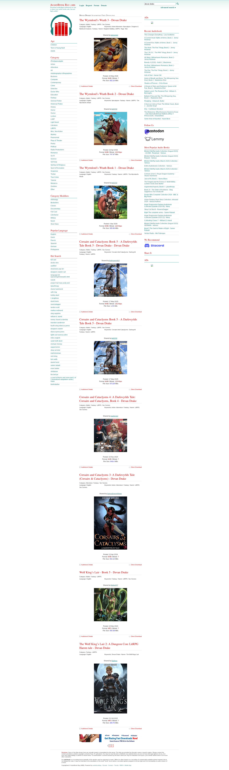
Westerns (54, 183)
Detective (54, 89)
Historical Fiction (57, 104)
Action (53, 64)
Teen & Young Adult (58, 48)
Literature (54, 125)
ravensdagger (56, 304)
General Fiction (56, 101)
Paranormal (55, 137)
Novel (53, 221)
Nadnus (114, 661)
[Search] (177, 4)
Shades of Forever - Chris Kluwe (156, 83)
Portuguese (55, 249)
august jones (55, 347)
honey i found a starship (59, 320)
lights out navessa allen (59, 335)
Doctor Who (55, 92)
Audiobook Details (87, 86)
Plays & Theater (56, 140)
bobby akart (55, 295)
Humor (53, 113)
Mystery (53, 134)
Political (53, 147)
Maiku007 (114, 585)
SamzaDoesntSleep (114, 494)
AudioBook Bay (62, 5)
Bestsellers (55, 203)
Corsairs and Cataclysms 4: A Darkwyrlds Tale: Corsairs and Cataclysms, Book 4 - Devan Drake (107, 399)
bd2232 (114, 109)
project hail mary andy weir (60, 283)
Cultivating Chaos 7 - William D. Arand (158, 220)
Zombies (54, 186)
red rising (54, 356)
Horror (53, 110)
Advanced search (167, 7)
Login (81, 5)
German (53, 246)
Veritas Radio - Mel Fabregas (154, 233)
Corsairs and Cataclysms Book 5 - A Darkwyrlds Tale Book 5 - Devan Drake (108, 321)
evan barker (55, 368)
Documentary (55, 209)
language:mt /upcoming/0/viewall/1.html (60, 276)
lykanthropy (55, 286)
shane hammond (57, 289)
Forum (96, 5)
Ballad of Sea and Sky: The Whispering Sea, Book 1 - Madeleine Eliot (160, 97)
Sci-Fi (53, 156)
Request (89, 5)
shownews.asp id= (57, 269)
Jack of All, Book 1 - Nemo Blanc (156, 179)
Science (53, 159)
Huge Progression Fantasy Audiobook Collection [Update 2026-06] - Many (158, 205)
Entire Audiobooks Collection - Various (158, 166)
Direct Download (136, 86)
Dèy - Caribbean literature (153, 109)
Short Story (55, 224)
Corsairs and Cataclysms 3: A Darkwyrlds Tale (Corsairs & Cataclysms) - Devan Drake (107, 476)
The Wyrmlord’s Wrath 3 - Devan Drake (103, 20)
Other (53, 189)
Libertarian (54, 215)
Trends (116, 765)
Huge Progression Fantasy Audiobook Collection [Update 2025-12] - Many (158, 216)
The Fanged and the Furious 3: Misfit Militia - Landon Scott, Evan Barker (160, 183)
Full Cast (54, 212)
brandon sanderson (58, 323)
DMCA (121, 765)
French (53, 240)
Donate (104, 5)
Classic (53, 206)
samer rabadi (55, 365)
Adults (53, 51)
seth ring (54, 292)
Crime (53, 86)
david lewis (55, 301)
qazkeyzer (114, 416)
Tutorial (53, 180)
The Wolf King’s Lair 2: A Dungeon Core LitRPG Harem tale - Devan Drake (108, 646)
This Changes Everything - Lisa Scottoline (159, 35)
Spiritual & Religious (58, 165)
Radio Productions (57, 150)
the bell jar (54, 374)
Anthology (54, 200)
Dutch (53, 237)
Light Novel (55, 122)
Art (52, 70)
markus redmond (57, 310)
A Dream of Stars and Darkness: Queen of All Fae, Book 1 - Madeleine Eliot (160, 87)
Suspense (54, 171)
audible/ (53, 266)
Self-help (54, 162)
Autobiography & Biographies (61, 73)
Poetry (53, 144)
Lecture (53, 116)
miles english (55, 338)
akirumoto (114, 35)
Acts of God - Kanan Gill (152, 75)
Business (54, 76)
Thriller (53, 174)
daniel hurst (55, 362)
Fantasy (53, 98)
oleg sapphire (56, 313)
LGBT (53, 119)
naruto (53, 280)
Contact (110, 765)
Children (54, 45)
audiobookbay (97, 765)
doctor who (55, 263)
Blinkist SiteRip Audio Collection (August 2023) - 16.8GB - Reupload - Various (161, 152)
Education (54, 95)
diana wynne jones (57, 332)
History (53, 107)
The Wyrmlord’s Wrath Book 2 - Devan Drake (106, 94)
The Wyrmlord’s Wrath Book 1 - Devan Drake (106, 168)
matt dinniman (56, 353)
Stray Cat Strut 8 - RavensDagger (156, 209)
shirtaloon (54, 371)
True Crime (55, 177)
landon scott (55, 307)
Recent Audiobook (153, 31)
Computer (54, 79)
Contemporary (56, 82)
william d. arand (56, 316)
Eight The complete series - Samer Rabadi (159, 212)
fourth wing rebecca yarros (60, 326)
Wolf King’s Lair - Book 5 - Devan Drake (103, 572)
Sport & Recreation (57, 168)
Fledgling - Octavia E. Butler (154, 101)
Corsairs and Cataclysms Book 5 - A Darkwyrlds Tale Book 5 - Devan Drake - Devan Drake (108, 243)
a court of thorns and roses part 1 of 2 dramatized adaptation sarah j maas (63, 379)
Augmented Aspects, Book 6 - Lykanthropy (159, 187)
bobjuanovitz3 (114, 261)
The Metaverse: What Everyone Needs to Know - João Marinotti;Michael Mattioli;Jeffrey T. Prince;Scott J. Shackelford (161, 114)
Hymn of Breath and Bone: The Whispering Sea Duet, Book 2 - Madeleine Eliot (161, 79)
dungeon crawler (57, 329)
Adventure (54, 67)
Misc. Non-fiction (57, 131)
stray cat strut (55, 350)
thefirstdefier (55, 384)
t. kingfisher (55, 298)
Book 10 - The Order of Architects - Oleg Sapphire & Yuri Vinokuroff (158, 191)
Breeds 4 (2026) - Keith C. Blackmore (157, 62)
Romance (54, 153)
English (53, 234)
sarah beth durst (56, 341)
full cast (53, 260)
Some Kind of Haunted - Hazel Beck (157, 119)
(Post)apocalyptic (57, 61)
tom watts (54, 359)
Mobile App (128, 765)
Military (53, 218)
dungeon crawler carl (58, 272)
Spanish (54, 243)
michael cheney (56, 344)
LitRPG (53, 128)
